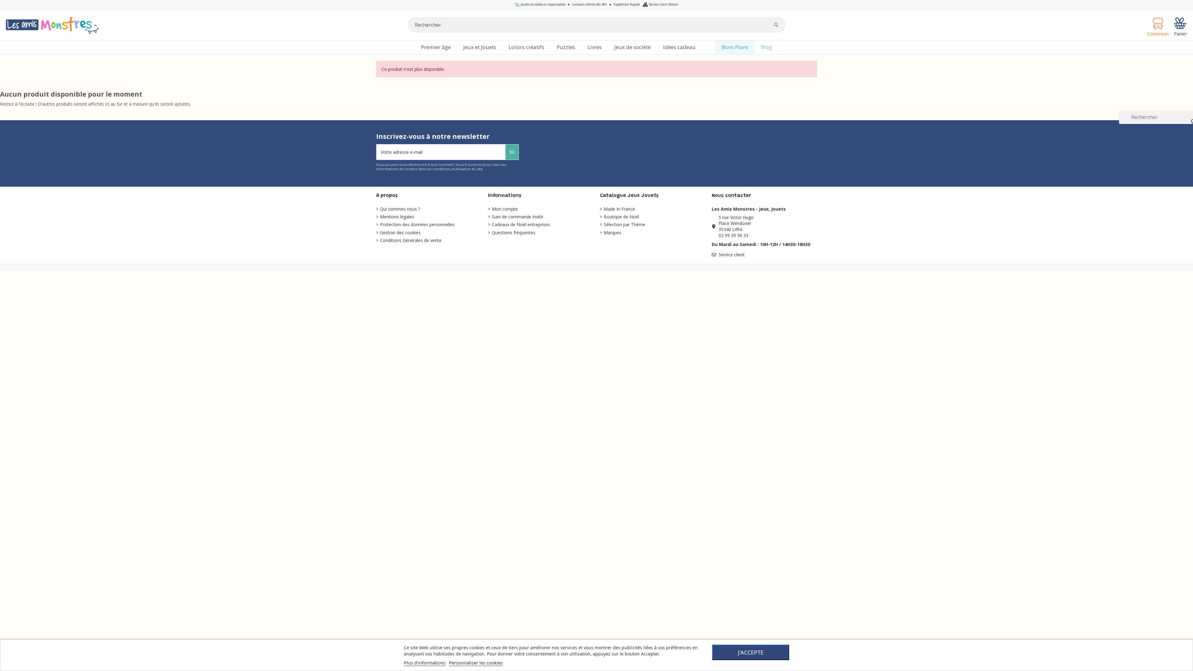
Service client (732, 255)
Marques (612, 232)
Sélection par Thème (624, 224)
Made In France (619, 209)
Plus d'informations (425, 663)
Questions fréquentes (513, 232)
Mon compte (505, 209)
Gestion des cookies (400, 232)
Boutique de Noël (621, 217)
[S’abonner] (512, 152)
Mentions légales (397, 217)
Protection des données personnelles (417, 224)
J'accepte (751, 652)
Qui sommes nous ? (400, 209)
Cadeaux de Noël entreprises (521, 224)
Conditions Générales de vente (410, 240)
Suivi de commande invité (517, 217)
